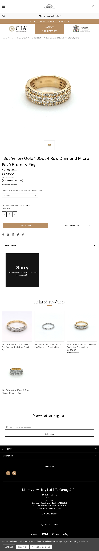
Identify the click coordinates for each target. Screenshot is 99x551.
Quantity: (6, 208)
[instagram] (14, 473)
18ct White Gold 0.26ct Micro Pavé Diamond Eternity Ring (48, 346)
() (95, 6)
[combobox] (49, 16)
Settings (9, 546)
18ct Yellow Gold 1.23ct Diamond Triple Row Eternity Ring (81, 346)
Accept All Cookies (41, 546)
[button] (49, 245)
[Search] (2, 16)
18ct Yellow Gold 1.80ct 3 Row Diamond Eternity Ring (15, 391)
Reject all (22, 546)
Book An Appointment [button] (49, 28)
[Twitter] (18, 234)
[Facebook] (3, 234)
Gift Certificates (50, 524)
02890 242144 (50, 514)
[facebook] (8, 473)
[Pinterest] (23, 234)
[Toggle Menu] (3, 6)
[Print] (13, 234)
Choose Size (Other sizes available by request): (22, 190)
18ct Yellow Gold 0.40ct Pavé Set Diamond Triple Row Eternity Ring (16, 347)
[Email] (8, 234)
